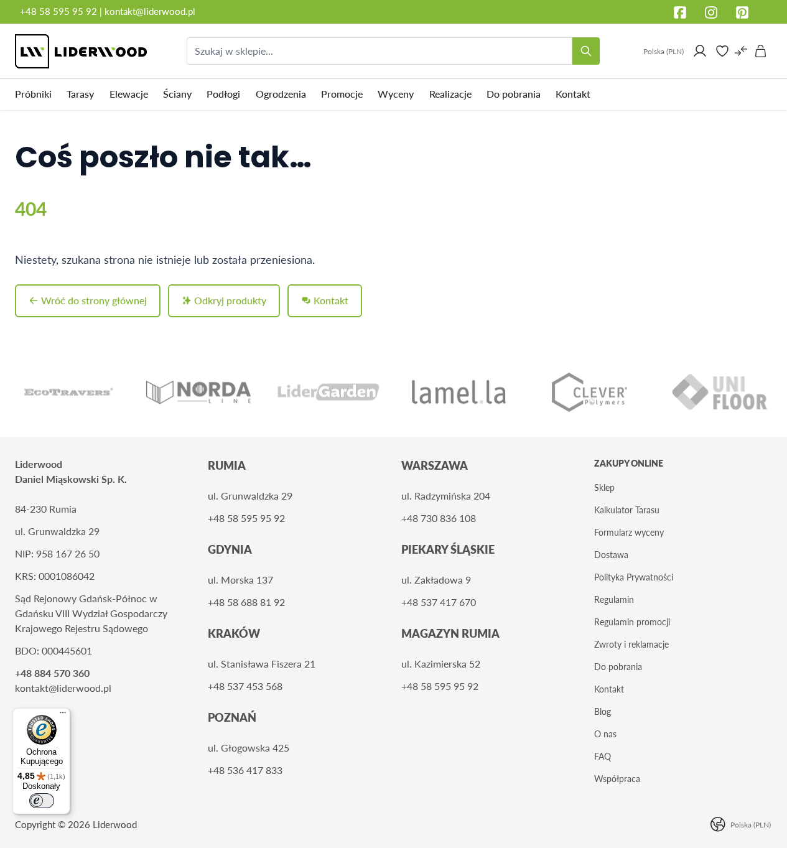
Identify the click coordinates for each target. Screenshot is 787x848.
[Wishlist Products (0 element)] (722, 51)
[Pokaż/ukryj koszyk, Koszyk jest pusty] (761, 51)
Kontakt (609, 689)
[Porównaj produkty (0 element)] (740, 51)
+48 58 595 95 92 (60, 11)
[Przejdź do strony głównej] (81, 51)
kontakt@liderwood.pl (150, 11)
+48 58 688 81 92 (246, 601)
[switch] (41, 800)
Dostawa (611, 555)
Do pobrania (618, 667)
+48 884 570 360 (52, 673)
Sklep (604, 487)
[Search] (586, 51)
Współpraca (617, 779)
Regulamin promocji (632, 622)
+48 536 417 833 (245, 769)
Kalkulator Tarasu (626, 510)
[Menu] (62, 715)
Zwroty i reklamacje (631, 644)
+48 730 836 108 (438, 517)
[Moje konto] (700, 51)
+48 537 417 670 (438, 601)
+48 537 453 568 (245, 685)
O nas (605, 734)
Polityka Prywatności (633, 577)
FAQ (602, 756)
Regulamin (614, 599)
